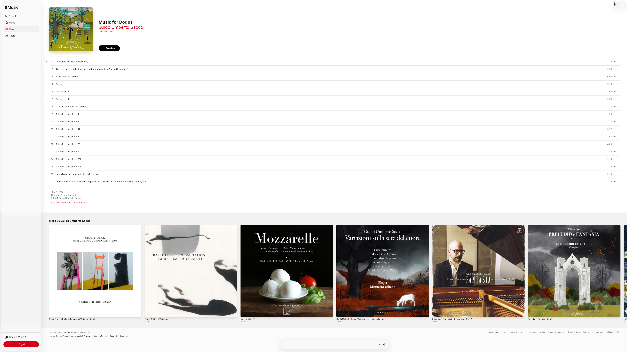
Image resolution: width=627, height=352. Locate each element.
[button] (21, 16)
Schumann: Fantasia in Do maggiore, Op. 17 (454, 226)
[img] (11, 7)
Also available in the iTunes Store (68, 202)
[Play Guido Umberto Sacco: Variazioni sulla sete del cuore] (340, 313)
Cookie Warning (100, 336)
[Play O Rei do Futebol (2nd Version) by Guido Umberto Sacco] (52, 106)
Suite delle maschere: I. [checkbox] (67, 114)
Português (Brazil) (583, 332)
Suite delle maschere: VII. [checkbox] (68, 159)
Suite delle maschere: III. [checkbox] (68, 129)
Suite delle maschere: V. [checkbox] (68, 144)
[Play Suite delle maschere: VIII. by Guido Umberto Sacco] (52, 166)
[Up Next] (379, 344)
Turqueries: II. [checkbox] (62, 91)
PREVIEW (608, 62)
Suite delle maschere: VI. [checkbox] (68, 151)
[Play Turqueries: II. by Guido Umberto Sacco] (52, 91)
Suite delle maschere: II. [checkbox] (68, 121)
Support (113, 336)
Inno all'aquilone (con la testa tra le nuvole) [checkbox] (77, 174)
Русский (532, 332)
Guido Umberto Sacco (121, 27)
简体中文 (543, 332)
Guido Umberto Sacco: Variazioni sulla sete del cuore (363, 226)
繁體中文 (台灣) (612, 332)
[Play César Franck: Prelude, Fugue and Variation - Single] (53, 313)
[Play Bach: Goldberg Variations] (148, 313)
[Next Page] (623, 271)
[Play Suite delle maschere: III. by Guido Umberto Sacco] (52, 129)
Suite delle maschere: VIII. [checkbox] (69, 166)
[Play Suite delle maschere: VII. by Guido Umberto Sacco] (52, 159)
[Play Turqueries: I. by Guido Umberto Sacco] (52, 84)
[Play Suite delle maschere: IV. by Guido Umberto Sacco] (52, 136)
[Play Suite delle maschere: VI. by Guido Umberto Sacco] (52, 151)
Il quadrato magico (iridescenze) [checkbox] (72, 61)
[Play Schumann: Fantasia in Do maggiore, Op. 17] (436, 313)
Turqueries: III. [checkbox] (63, 99)
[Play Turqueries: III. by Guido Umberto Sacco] (52, 99)
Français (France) (557, 332)
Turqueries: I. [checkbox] (62, 84)
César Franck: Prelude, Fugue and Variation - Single (75, 226)
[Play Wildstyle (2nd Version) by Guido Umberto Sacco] (52, 76)
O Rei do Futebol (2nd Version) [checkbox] (71, 106)
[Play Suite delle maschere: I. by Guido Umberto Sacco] (52, 114)
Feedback (124, 336)
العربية (523, 332)
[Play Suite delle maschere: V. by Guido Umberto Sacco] (52, 144)
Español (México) (510, 332)
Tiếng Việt (599, 332)
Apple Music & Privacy (80, 336)
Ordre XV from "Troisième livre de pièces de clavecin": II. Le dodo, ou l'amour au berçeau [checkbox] (101, 181)
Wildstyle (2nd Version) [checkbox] (67, 76)
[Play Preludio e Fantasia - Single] (532, 313)
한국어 (570, 332)
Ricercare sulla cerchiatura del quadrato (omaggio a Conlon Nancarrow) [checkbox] (92, 69)
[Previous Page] (45, 271)
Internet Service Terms (58, 336)
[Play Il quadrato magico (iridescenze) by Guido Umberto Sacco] (52, 61)
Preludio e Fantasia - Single (542, 226)
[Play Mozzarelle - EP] (244, 313)
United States (493, 332)
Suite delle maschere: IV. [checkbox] (68, 136)
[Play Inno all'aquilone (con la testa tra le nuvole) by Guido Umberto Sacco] (52, 174)
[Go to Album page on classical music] (615, 4)
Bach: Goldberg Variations (158, 226)
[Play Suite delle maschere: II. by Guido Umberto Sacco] (52, 121)
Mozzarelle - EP (249, 226)
